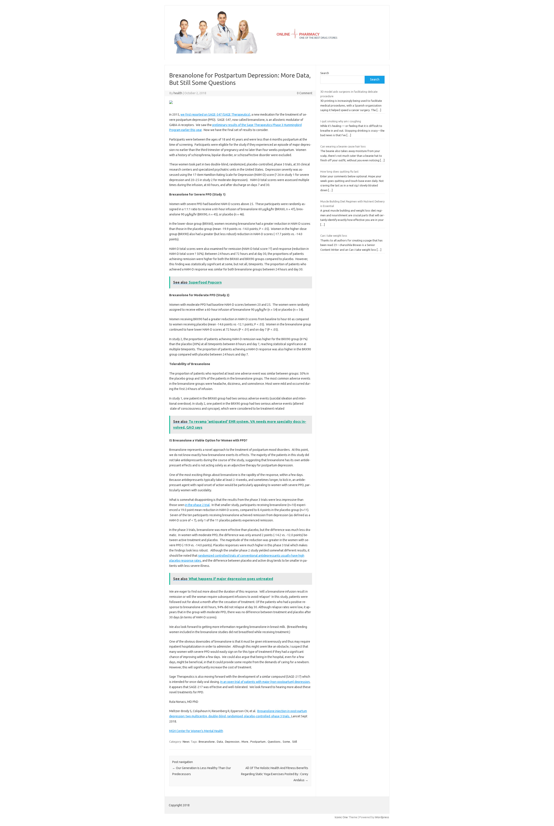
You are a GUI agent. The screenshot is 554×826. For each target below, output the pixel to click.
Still (294, 741)
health (178, 93)
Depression (232, 741)
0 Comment (304, 93)
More (245, 741)
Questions (274, 741)
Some (286, 741)
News (186, 741)
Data (220, 741)
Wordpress (382, 817)
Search (324, 72)
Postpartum (258, 741)
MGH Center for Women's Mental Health (196, 731)
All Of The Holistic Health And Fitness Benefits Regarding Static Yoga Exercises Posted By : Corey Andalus (274, 774)
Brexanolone (207, 741)
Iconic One (341, 817)
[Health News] (277, 52)
